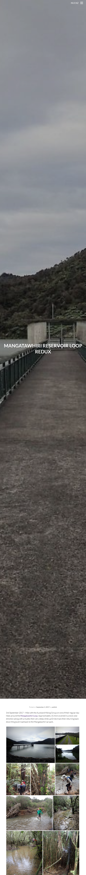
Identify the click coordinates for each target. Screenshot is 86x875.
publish (54, 707)
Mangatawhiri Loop (29, 715)
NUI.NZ (74, 3)
